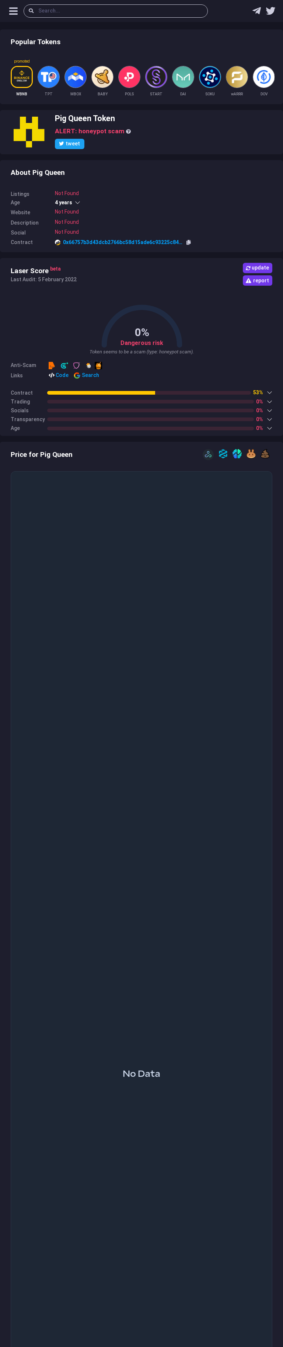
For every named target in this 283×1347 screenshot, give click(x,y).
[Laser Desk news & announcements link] (270, 12)
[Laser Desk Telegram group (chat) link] (256, 12)
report (261, 280)
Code (62, 375)
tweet (73, 144)
